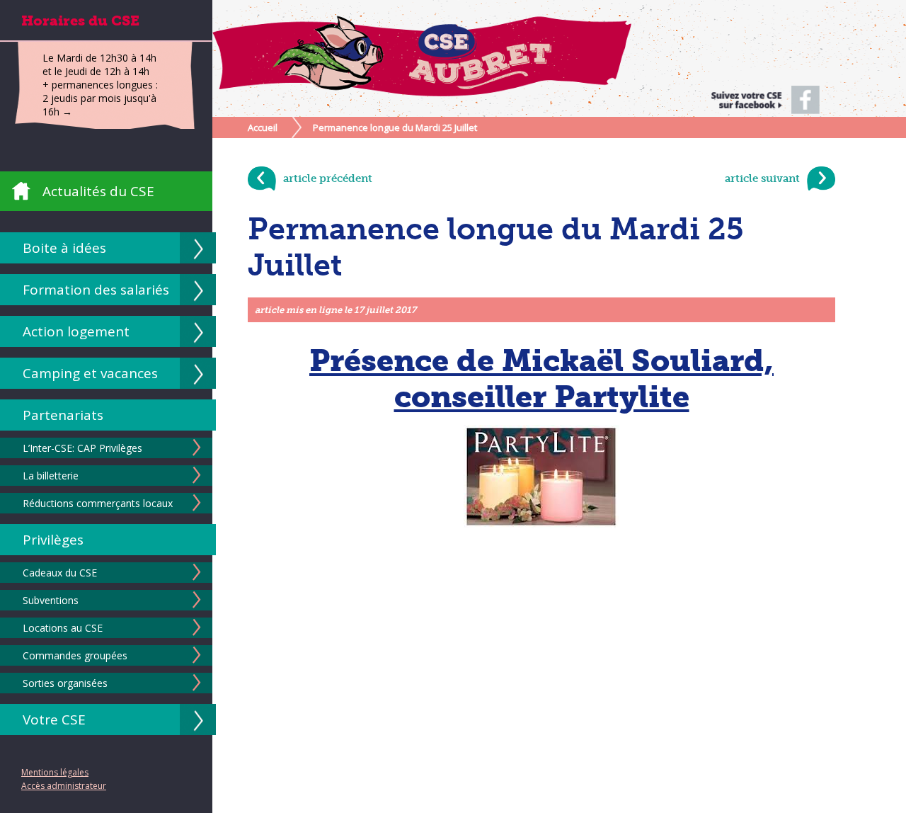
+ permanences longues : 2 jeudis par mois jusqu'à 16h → (100, 98)
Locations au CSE (63, 628)
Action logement (76, 331)
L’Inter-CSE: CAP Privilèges (82, 448)
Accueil (262, 127)
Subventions (51, 600)
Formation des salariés (96, 289)
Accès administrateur (63, 786)
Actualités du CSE (98, 191)
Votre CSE (54, 719)
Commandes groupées (75, 655)
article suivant (762, 178)
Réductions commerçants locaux (98, 503)
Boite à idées (64, 248)
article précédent (327, 178)
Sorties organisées (65, 683)
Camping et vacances (90, 373)
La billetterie (51, 475)
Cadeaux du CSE (60, 572)
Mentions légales (54, 772)
